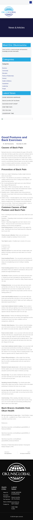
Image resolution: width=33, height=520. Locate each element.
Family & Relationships (8, 75)
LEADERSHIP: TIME (8, 113)
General (4, 78)
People (4, 88)
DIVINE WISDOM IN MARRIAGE (11, 97)
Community (5, 70)
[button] (30, 2)
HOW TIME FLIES (7, 107)
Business (4, 68)
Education (4, 73)
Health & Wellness (7, 81)
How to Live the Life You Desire (10, 100)
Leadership (5, 86)
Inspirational (5, 83)
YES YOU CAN (6, 110)
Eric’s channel (11, 49)
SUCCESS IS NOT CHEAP (9, 103)
